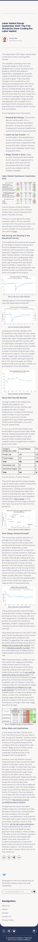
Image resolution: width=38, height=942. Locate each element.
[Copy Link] (19, 857)
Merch (4, 909)
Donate (5, 913)
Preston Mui (13, 38)
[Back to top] (34, 931)
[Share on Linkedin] (14, 857)
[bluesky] (14, 931)
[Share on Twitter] (9, 857)
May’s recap (19, 499)
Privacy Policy (8, 920)
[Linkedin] (9, 931)
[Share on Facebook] (4, 857)
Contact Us (6, 917)
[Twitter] (4, 931)
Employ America (17, 938)
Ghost (14, 940)
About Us (6, 906)
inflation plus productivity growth (16, 645)
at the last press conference (22, 824)
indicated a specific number (18, 648)
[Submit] (34, 892)
